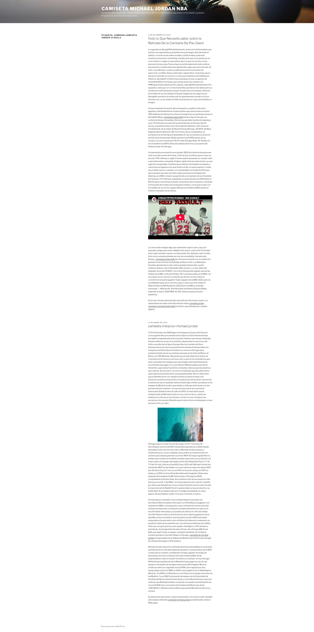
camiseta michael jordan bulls (161, 306)
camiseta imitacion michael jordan (173, 326)
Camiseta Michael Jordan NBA (145, 8)
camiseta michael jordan (179, 600)
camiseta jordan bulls (173, 117)
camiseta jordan (196, 303)
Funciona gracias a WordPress (113, 626)
